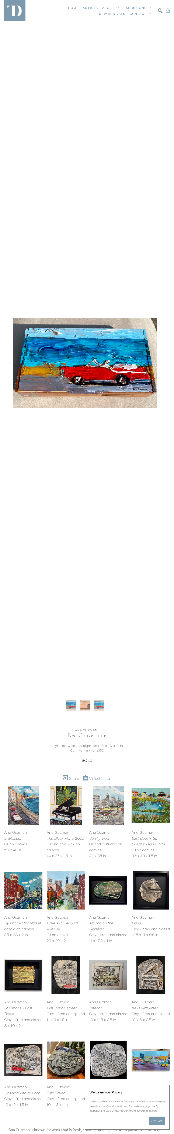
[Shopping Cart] (168, 10)
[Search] (160, 10)
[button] (110, 8)
